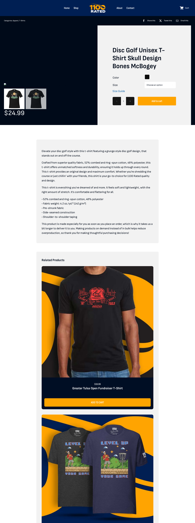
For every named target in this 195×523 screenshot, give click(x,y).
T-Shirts (22, 21)
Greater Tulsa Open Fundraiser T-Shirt (97, 388)
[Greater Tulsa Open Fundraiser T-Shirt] (97, 268)
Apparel (15, 21)
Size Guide (118, 91)
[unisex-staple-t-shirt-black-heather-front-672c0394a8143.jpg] (47, 85)
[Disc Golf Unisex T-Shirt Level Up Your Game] (97, 416)
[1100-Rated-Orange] (97, 4)
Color (116, 77)
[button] (147, 77)
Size (115, 85)
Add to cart (157, 101)
